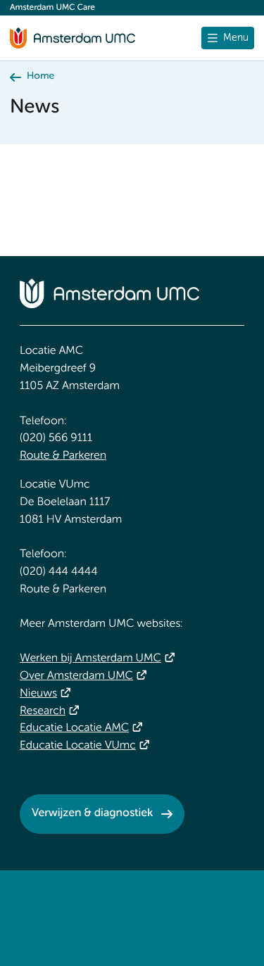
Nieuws (38, 693)
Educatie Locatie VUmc (78, 745)
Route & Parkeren (63, 456)
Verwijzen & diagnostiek (92, 813)
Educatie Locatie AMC (74, 728)
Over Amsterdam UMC (76, 676)
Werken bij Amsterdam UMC (90, 658)
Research (42, 711)
